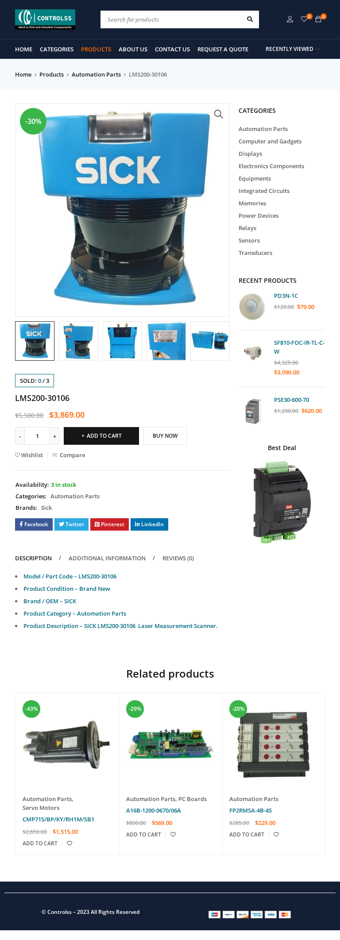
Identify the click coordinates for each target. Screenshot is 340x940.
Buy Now (165, 435)
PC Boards (192, 799)
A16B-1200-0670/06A (153, 810)
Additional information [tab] (107, 558)
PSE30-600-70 (291, 400)
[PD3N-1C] (253, 306)
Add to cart (104, 435)
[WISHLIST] (69, 843)
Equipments (255, 178)
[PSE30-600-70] (253, 410)
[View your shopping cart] (318, 19)
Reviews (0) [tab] (178, 558)
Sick (46, 508)
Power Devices (258, 216)
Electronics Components (271, 166)
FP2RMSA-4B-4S (250, 810)
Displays (250, 154)
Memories (252, 203)
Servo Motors (41, 808)
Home (23, 74)
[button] (218, 114)
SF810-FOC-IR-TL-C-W (299, 347)
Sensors (249, 240)
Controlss (59, 912)
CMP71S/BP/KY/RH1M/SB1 (58, 819)
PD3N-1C (286, 296)
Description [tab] (33, 558)
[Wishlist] (304, 19)
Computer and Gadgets (270, 141)
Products (51, 74)
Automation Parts (96, 74)
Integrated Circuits (264, 191)
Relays (247, 228)
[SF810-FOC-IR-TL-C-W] (253, 353)
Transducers (255, 253)
